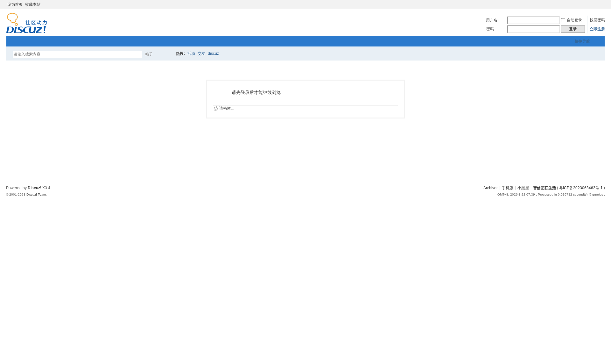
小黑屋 (523, 188)
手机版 (507, 188)
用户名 (491, 20)
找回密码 (597, 20)
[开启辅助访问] (596, 4)
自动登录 (574, 20)
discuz (213, 53)
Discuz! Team (36, 194)
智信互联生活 (544, 188)
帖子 (149, 54)
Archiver (490, 188)
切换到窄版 (601, 4)
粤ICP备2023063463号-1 (581, 188)
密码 (490, 29)
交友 (201, 53)
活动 (191, 53)
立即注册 (597, 29)
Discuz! (34, 188)
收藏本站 (32, 4)
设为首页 (15, 4)
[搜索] (167, 54)
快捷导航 (582, 41)
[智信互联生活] (26, 32)
